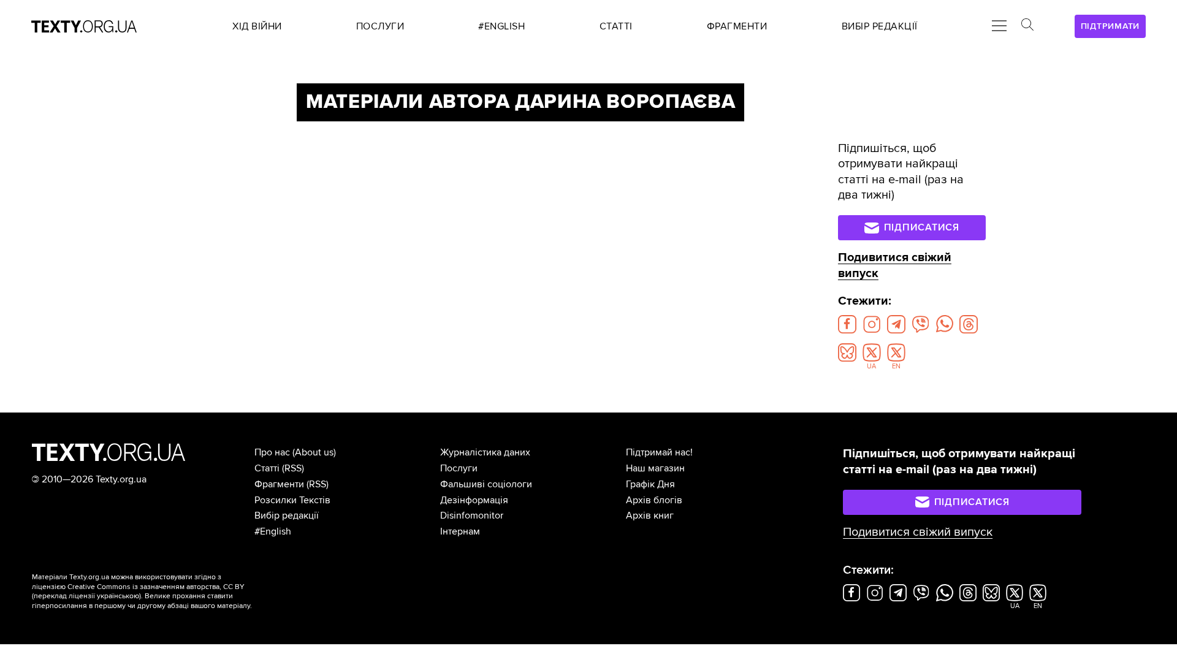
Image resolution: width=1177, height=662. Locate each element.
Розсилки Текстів (292, 500)
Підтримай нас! (659, 452)
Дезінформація (474, 500)
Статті (267, 468)
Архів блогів (654, 500)
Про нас (272, 452)
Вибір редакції (286, 515)
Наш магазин (655, 468)
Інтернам (460, 531)
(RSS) (293, 468)
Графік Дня (650, 484)
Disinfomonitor (471, 515)
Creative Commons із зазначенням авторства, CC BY (156, 587)
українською (118, 596)
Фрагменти (279, 484)
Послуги (459, 468)
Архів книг (650, 515)
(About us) (314, 452)
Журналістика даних (485, 452)
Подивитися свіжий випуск (917, 532)
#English (272, 531)
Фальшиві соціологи (486, 484)
